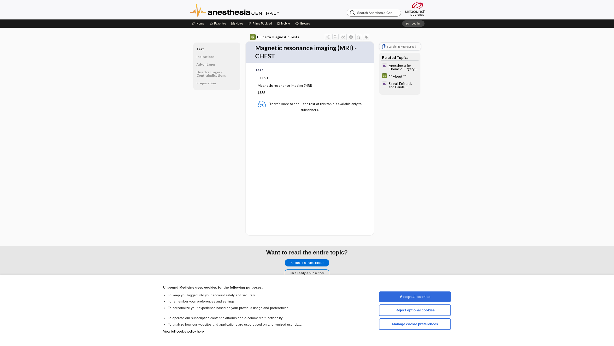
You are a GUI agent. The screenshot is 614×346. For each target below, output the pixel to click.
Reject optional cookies (415, 310)
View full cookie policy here (183, 331)
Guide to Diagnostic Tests (278, 37)
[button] (303, 23)
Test (200, 49)
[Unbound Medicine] (415, 8)
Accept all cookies (415, 297)
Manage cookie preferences (415, 324)
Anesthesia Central (249, 9)
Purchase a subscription (307, 263)
